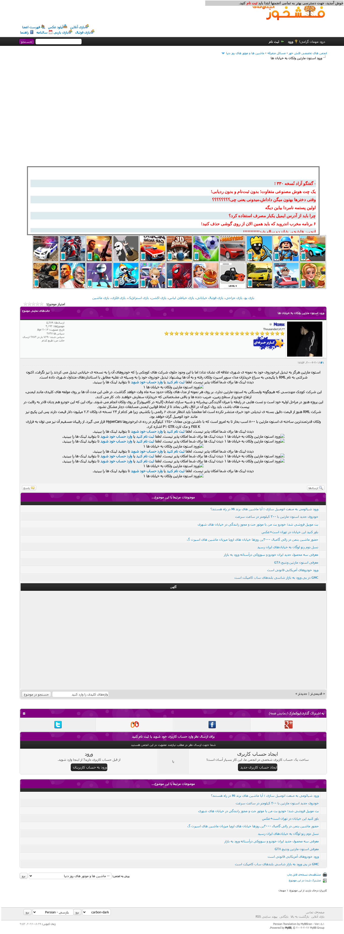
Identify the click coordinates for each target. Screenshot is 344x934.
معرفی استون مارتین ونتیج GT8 (296, 562)
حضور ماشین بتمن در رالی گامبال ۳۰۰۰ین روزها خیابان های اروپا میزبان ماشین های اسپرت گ (252, 539)
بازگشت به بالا (300, 916)
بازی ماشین (100, 298)
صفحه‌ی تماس (315, 912)
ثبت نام (274, 42)
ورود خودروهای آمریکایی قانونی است (292, 570)
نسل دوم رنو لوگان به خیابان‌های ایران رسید (287, 547)
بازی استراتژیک (138, 298)
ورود (290, 42)
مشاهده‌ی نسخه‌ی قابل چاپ (304, 874)
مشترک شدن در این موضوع (305, 880)
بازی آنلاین (77, 27)
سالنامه (42, 32)
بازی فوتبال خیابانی (209, 298)
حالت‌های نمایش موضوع (36, 310)
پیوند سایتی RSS (266, 916)
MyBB (288, 927)
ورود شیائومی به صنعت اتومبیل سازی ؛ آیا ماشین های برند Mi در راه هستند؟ (264, 509)
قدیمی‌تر (316, 693)
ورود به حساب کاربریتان (90, 767)
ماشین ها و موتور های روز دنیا (245, 53)
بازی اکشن (158, 298)
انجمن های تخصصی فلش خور (308, 53)
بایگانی (284, 916)
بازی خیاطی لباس (181, 298)
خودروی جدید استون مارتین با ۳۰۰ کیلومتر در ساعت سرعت (276, 516)
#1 (322, 362)
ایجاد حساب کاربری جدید (258, 767)
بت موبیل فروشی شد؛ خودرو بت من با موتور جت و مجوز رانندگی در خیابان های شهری (258, 524)
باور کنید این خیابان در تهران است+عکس (290, 532)
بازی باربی (61, 32)
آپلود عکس (55, 27)
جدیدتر (302, 693)
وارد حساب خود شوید (147, 382)
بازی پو (249, 298)
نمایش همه (278, 713)
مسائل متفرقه (276, 53)
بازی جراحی (234, 298)
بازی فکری (119, 298)
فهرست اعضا (31, 27)
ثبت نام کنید (176, 382)
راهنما (24, 32)
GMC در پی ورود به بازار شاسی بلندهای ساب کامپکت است (276, 577)
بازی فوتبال (82, 32)
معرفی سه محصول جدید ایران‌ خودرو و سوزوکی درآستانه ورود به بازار (271, 554)
